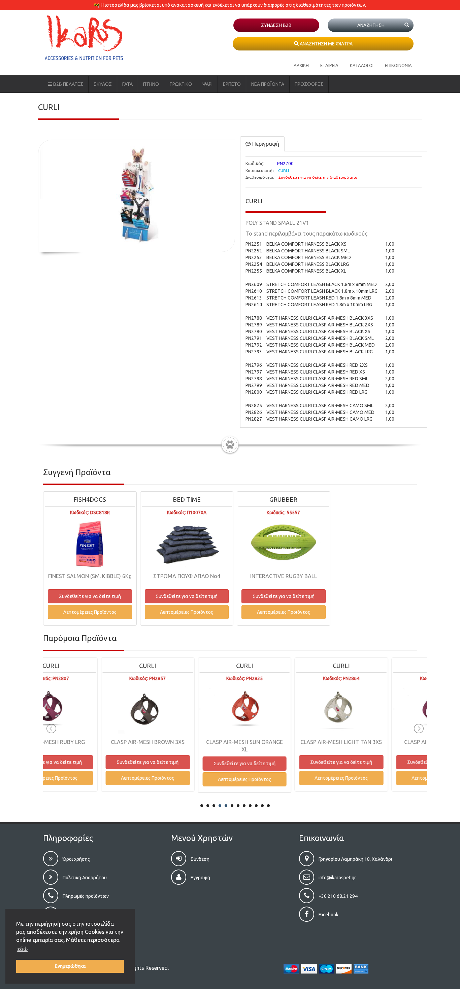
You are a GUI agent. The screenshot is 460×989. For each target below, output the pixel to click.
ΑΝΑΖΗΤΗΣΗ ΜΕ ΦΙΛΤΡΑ (326, 43)
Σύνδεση (199, 859)
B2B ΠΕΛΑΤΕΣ (67, 84)
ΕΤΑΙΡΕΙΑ (329, 65)
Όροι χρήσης (76, 859)
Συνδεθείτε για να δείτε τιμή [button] (90, 596)
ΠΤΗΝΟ (151, 84)
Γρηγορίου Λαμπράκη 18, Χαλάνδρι (355, 859)
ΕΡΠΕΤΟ (232, 84)
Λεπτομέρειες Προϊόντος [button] (90, 612)
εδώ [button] (22, 949)
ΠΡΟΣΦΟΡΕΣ (309, 84)
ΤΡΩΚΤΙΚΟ (180, 84)
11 (262, 805)
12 (268, 805)
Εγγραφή (200, 877)
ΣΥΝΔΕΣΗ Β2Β (276, 25)
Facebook (328, 914)
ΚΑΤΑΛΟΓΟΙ (361, 65)
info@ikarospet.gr (337, 877)
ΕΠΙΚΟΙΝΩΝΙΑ (398, 65)
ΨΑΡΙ (207, 84)
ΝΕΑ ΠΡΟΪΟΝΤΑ (267, 84)
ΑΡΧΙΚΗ (301, 65)
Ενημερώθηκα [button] (70, 966)
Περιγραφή (265, 144)
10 (256, 805)
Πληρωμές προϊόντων (85, 896)
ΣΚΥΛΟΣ (103, 84)
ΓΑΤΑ (127, 84)
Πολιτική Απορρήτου (84, 877)
